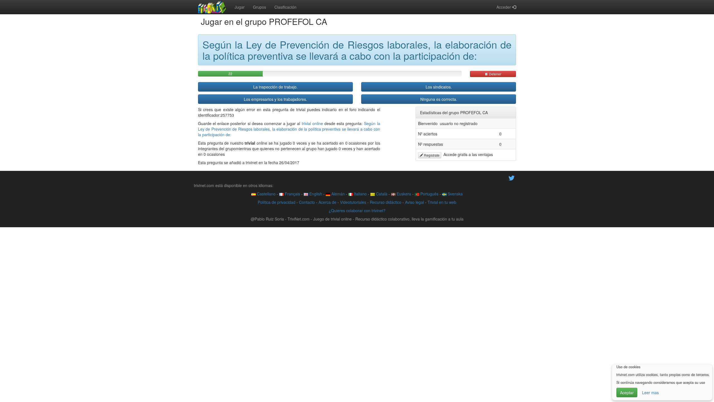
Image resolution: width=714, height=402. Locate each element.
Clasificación (285, 7)
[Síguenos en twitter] (511, 177)
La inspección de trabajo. (275, 87)
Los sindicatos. (439, 87)
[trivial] (212, 7)
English (315, 194)
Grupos (259, 7)
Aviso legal (414, 202)
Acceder (504, 7)
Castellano (266, 194)
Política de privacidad (276, 202)
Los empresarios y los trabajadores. (275, 99)
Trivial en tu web (442, 202)
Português (428, 194)
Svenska (455, 194)
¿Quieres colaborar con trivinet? (357, 210)
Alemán (337, 194)
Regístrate (431, 155)
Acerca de (327, 202)
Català (381, 194)
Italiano (360, 194)
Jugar (240, 7)
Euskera (403, 194)
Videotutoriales (353, 202)
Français (292, 194)
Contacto (307, 202)
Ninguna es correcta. (438, 99)
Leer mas (650, 392)
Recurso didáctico (385, 202)
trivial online (312, 123)
